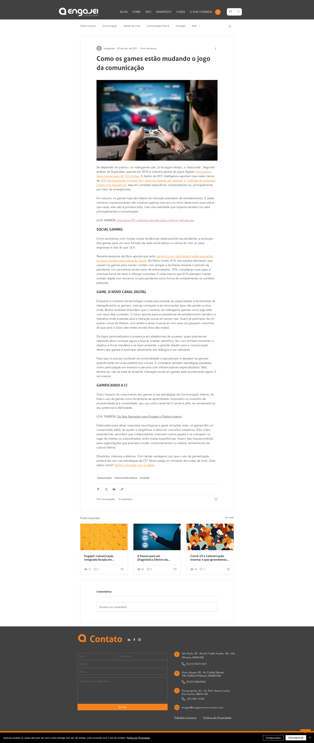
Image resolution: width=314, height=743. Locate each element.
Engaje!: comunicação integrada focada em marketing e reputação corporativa (99, 557)
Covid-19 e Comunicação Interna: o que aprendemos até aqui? (208, 557)
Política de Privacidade (138, 737)
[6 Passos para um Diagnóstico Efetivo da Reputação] (157, 537)
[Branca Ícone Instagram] (139, 639)
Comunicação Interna (158, 25)
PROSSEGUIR (295, 737)
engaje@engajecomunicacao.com (203, 707)
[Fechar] (310, 737)
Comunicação (109, 25)
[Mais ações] (216, 48)
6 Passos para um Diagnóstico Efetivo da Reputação (152, 557)
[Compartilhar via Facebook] (98, 489)
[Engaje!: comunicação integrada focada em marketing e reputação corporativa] (104, 537)
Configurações (273, 737)
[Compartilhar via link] (122, 489)
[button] (180, 12)
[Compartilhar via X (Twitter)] (106, 489)
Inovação (180, 25)
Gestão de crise (131, 25)
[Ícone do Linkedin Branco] (129, 639)
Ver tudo (229, 517)
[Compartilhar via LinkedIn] (114, 489)
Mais (194, 25)
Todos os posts (88, 25)
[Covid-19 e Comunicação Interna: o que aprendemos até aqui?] (210, 537)
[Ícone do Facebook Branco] (134, 639)
